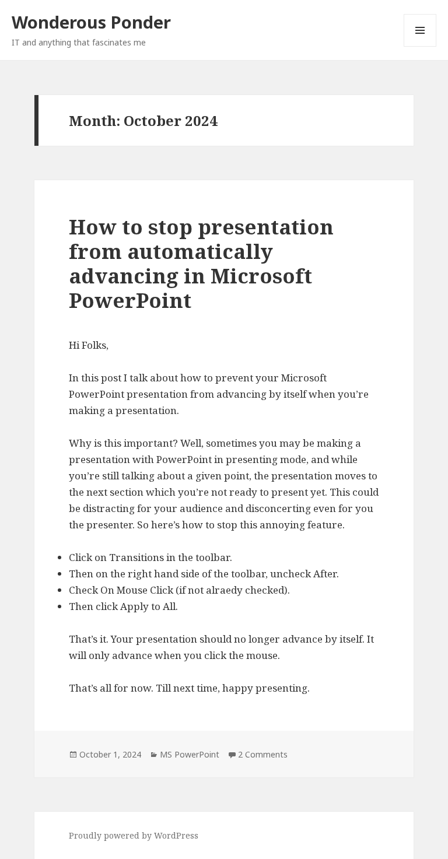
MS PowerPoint (189, 754)
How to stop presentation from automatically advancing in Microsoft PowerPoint (201, 263)
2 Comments (263, 754)
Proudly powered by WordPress (133, 835)
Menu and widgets (420, 46)
